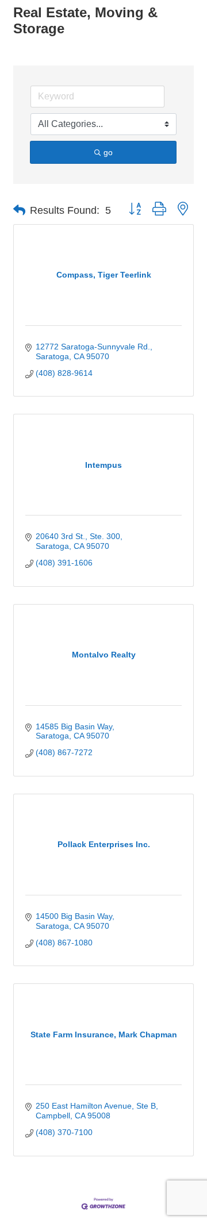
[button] (19, 210)
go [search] (108, 152)
